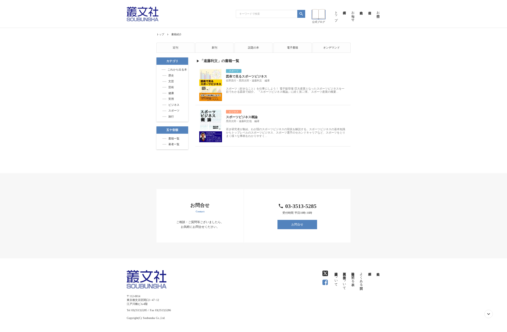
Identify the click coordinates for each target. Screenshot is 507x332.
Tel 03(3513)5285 (137, 310)
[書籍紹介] (344, 8)
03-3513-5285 (300, 206)
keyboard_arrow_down (488, 314)
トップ (160, 34)
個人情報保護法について (336, 277)
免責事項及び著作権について (344, 279)
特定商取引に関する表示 (353, 275)
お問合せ (297, 224)
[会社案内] (361, 8)
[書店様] (369, 8)
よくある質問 (361, 277)
